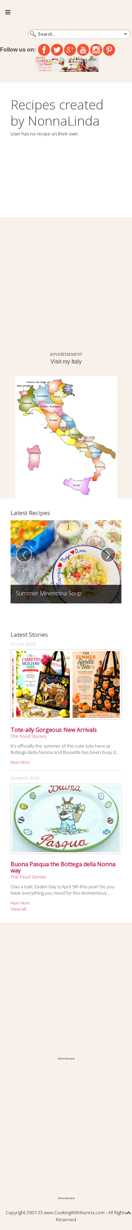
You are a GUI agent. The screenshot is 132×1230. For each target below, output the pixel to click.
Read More (20, 762)
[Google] (70, 50)
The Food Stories (28, 736)
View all (18, 909)
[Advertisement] (66, 283)
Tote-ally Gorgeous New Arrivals (54, 730)
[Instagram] (96, 50)
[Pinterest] (109, 50)
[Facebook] (44, 50)
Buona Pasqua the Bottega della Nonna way (63, 867)
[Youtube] (83, 50)
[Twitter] (57, 50)
